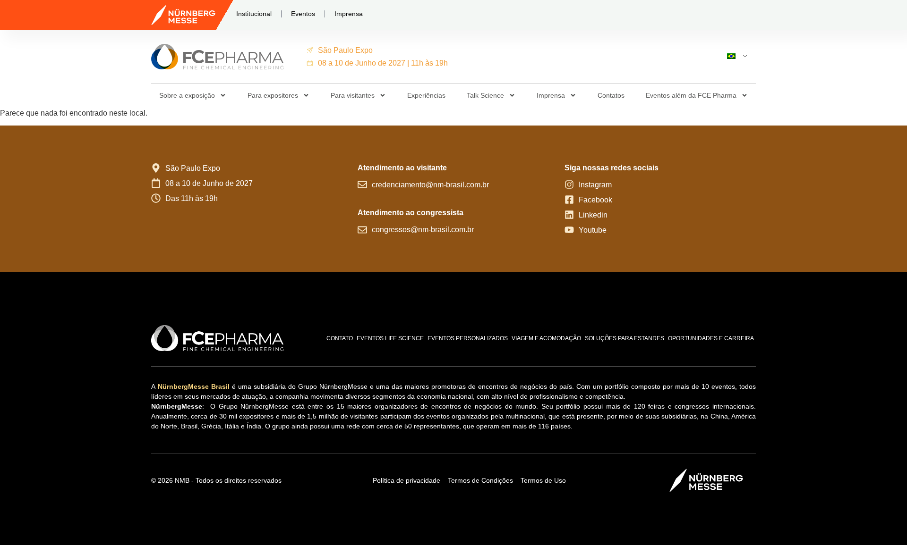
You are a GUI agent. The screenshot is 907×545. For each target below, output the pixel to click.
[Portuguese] (733, 57)
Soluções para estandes (624, 338)
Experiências (426, 95)
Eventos (303, 13)
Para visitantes (353, 95)
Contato (339, 338)
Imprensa (348, 13)
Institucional (254, 13)
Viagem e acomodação (546, 338)
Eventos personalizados (468, 338)
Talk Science (485, 95)
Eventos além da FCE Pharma (691, 95)
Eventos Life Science (390, 338)
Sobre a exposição (187, 95)
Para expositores (273, 95)
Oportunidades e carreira (711, 338)
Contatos (611, 95)
